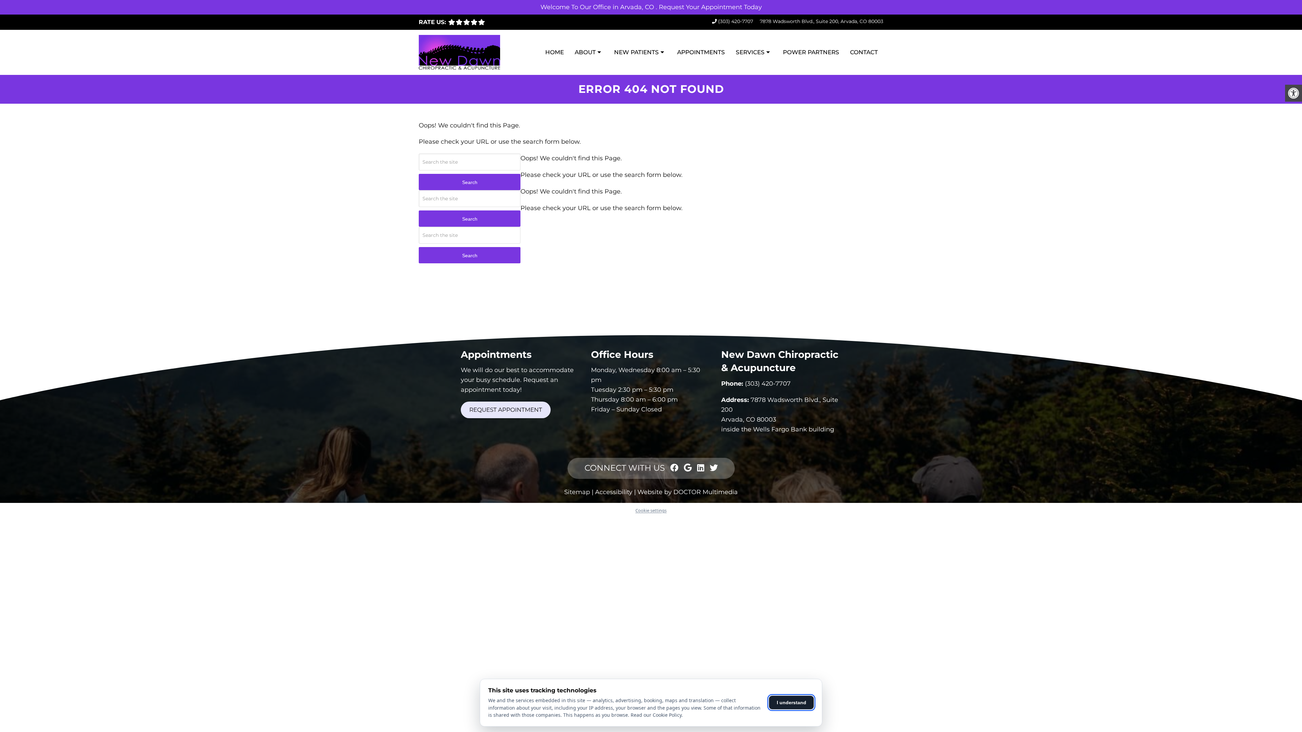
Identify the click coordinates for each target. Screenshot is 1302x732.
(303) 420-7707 (735, 21)
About (585, 52)
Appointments (701, 52)
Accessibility (613, 492)
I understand (791, 702)
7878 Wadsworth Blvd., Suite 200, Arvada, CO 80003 (821, 21)
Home (554, 52)
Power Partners (811, 52)
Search (469, 182)
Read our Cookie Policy (656, 715)
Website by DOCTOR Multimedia (687, 492)
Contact (864, 52)
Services (750, 52)
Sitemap (577, 492)
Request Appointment (505, 409)
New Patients (636, 52)
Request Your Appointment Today (710, 7)
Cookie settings (651, 510)
